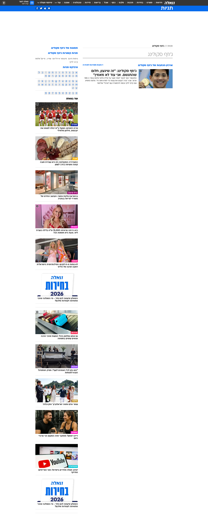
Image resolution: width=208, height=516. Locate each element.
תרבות (130, 3)
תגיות (170, 46)
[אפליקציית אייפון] (45, 8)
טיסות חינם (73, 58)
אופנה (66, 3)
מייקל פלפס (40, 58)
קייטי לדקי (73, 62)
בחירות (140, 3)
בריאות (97, 3)
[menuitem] (157, 2)
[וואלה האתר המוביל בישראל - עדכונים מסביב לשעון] (170, 2)
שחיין (49, 58)
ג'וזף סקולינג (158, 46)
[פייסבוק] (37, 8)
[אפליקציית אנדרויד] (49, 8)
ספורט (149, 3)
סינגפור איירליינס (59, 58)
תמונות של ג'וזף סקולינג (64, 48)
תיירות (88, 3)
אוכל (106, 3)
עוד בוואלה (72, 99)
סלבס (121, 3)
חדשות (159, 3)
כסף (113, 3)
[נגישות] (4, 3)
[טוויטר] (41, 8)
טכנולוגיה (77, 3)
